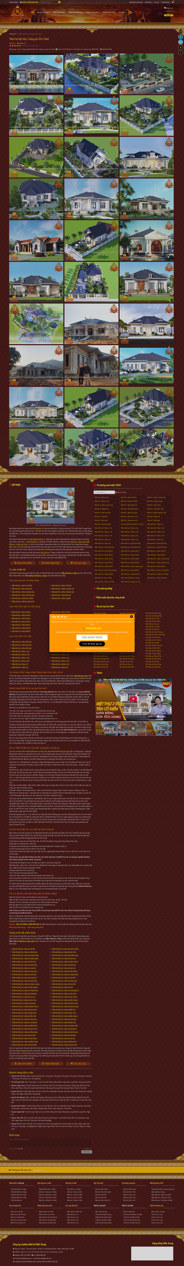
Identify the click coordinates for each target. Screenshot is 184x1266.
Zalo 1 (180, 42)
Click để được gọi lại (92, 643)
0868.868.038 (93, 628)
